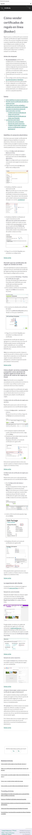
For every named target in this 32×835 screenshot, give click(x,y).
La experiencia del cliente (13, 120)
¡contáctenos (21, 199)
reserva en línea (13, 588)
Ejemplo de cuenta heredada (16, 121)
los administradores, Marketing (14, 79)
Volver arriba (7, 257)
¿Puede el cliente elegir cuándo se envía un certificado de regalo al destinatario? (17, 127)
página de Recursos (16, 628)
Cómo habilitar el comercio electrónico (17, 100)
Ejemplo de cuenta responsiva (16, 123)
